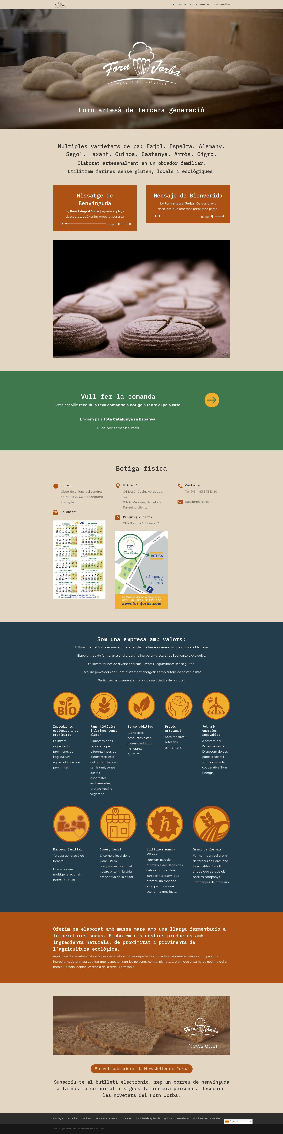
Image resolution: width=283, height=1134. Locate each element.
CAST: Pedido (222, 4)
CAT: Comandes (199, 4)
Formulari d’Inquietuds (147, 1118)
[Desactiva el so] (118, 224)
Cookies (86, 1118)
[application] (95, 223)
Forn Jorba (179, 4)
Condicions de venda (106, 1118)
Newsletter (183, 1118)
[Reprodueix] (62, 223)
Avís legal (58, 1118)
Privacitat (72, 1118)
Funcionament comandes (206, 1118)
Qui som (168, 1118)
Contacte (126, 1118)
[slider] (125, 223)
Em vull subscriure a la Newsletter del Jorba (141, 1068)
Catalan (234, 1121)
